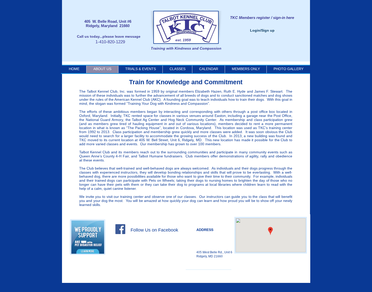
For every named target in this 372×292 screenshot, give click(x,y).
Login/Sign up (262, 30)
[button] (208, 69)
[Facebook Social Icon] (120, 229)
